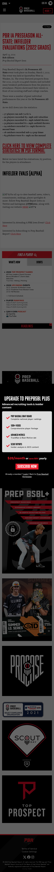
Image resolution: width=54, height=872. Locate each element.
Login (25, 474)
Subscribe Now (27, 467)
